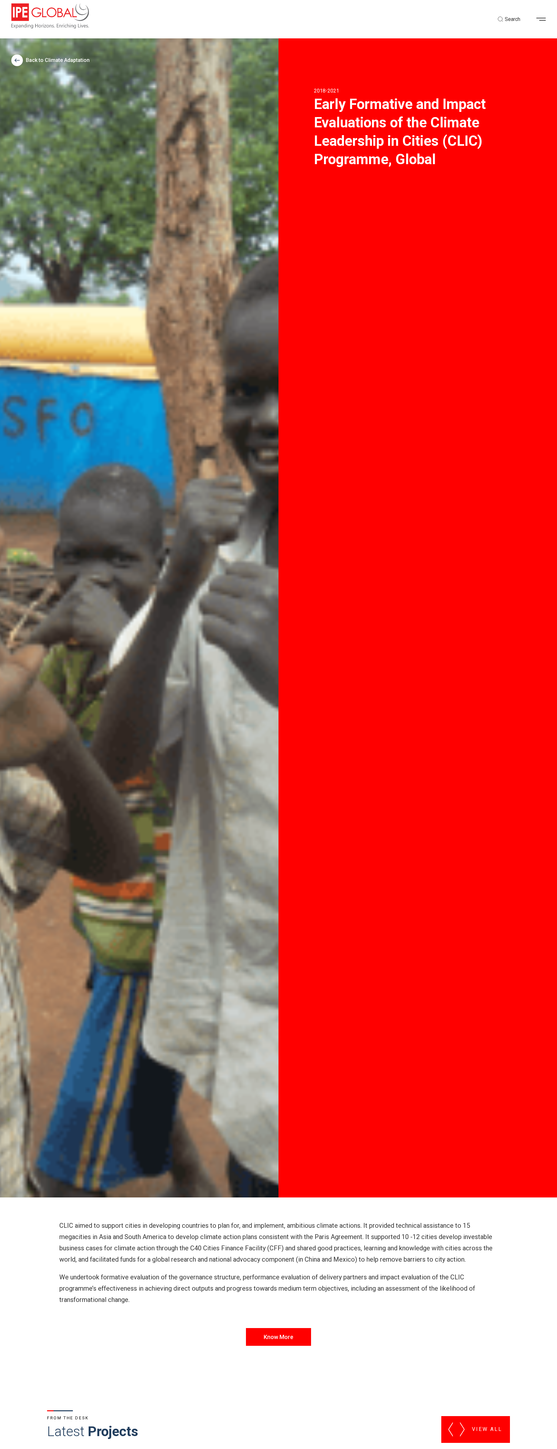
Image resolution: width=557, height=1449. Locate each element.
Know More (278, 1337)
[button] (543, 19)
